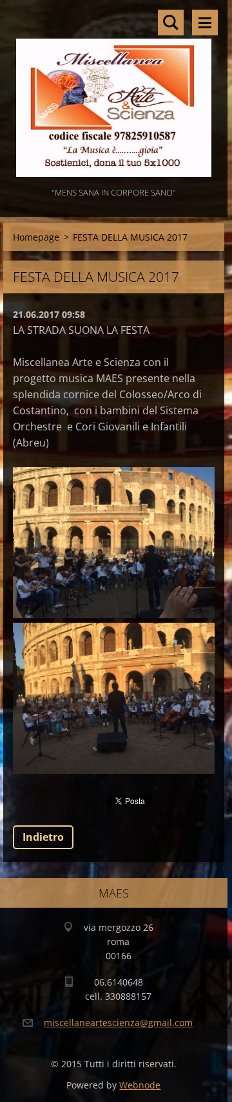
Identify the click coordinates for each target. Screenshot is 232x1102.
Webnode (139, 1085)
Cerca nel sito (171, 22)
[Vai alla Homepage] (113, 92)
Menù (205, 22)
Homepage (36, 237)
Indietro (43, 837)
